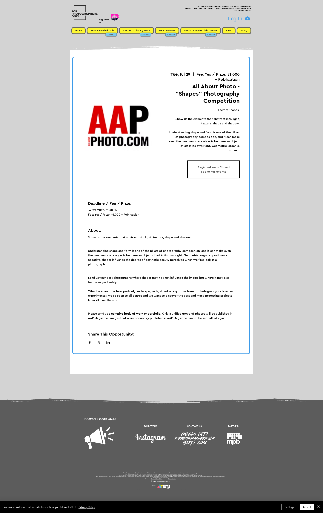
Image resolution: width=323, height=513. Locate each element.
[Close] (318, 507)
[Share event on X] (99, 342)
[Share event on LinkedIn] (108, 342)
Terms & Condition (156, 479)
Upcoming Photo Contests (140, 489)
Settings (289, 507)
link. (223, 476)
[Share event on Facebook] (90, 342)
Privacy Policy (172, 479)
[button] (229, 30)
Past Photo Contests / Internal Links (173, 489)
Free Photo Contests (156, 489)
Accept (307, 507)
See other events (213, 171)
